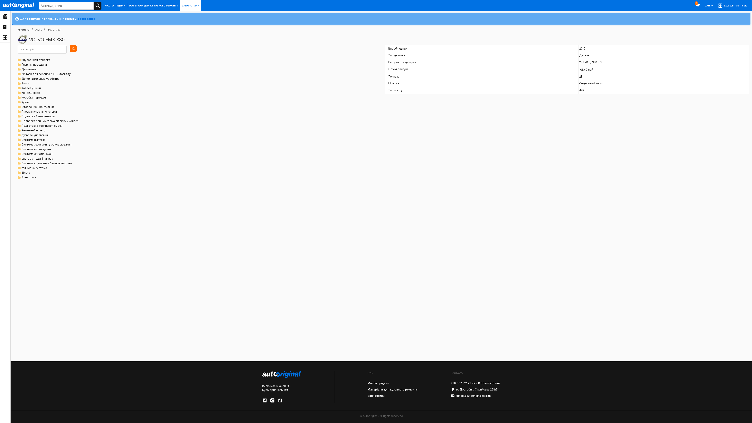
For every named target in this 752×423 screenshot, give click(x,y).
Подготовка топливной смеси (42, 125)
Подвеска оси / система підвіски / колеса (50, 121)
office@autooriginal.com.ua (473, 395)
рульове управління (35, 135)
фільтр (26, 172)
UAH (707, 5)
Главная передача (34, 64)
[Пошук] (97, 6)
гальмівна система (34, 168)
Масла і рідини (115, 5)
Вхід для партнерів (735, 5)
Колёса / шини (31, 88)
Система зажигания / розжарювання (46, 144)
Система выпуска (33, 139)
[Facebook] (264, 400)
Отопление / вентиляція (38, 106)
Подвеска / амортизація (38, 116)
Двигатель (29, 69)
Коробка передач (34, 97)
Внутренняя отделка (36, 59)
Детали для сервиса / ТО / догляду (46, 74)
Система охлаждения (36, 149)
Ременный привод (34, 130)
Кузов (25, 102)
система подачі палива (37, 158)
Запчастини (190, 5)
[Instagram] (272, 400)
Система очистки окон (37, 153)
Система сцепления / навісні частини (47, 163)
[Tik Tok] (280, 400)
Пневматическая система (39, 111)
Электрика (29, 177)
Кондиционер (31, 92)
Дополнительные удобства (40, 78)
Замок (26, 83)
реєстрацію (86, 18)
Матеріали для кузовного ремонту (153, 5)
